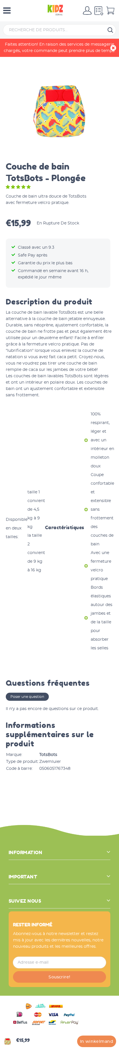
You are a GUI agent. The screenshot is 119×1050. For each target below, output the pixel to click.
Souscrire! (59, 977)
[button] (19, 187)
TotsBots (48, 755)
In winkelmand (96, 1042)
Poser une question (27, 696)
